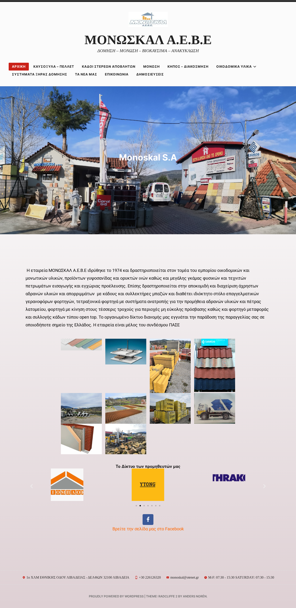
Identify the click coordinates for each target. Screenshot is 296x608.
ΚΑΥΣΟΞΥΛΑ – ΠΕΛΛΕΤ (53, 66)
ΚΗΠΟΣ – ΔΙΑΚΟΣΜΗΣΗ (188, 66)
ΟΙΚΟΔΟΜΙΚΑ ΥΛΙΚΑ (234, 66)
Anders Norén (195, 596)
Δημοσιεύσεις (150, 74)
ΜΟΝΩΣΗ (151, 66)
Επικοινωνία (116, 74)
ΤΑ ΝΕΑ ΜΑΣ (86, 74)
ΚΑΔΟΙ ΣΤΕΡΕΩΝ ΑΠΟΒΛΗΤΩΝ (108, 66)
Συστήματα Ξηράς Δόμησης (39, 74)
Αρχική (19, 66)
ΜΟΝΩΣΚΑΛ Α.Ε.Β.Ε (148, 40)
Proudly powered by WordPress (116, 596)
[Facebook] (148, 519)
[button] (31, 486)
